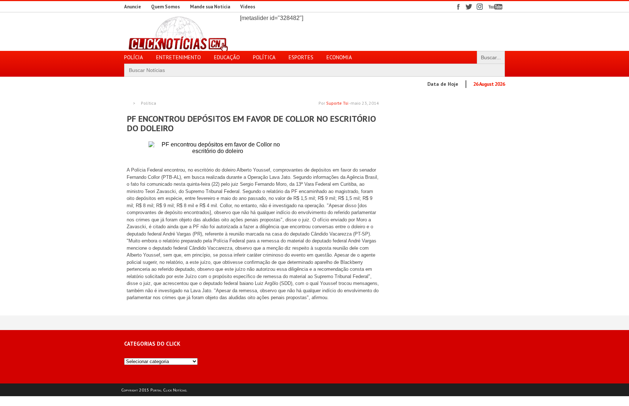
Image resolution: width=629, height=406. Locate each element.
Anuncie (132, 7)
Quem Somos (165, 7)
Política (148, 103)
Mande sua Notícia (210, 7)
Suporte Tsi (337, 103)
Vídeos (247, 7)
